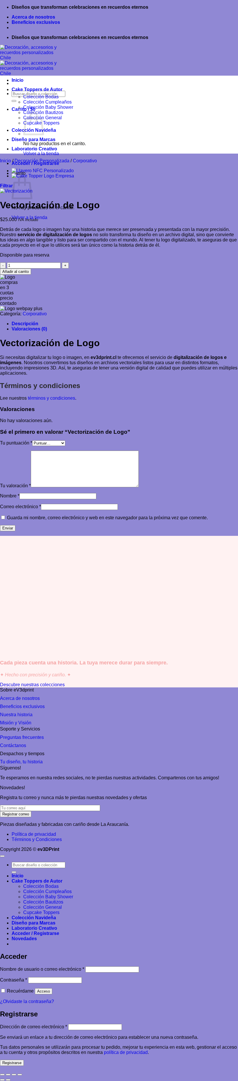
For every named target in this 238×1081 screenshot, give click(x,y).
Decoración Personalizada (42, 160)
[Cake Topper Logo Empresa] (43, 175)
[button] (6, 185)
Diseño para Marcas (33, 139)
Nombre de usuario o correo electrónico (42, 969)
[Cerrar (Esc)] (19, 1074)
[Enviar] (14, 101)
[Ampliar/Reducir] (2, 1074)
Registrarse (11, 1063)
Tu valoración (15, 485)
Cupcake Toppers (41, 912)
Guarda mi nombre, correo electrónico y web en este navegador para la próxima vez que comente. (107, 517)
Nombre (9, 495)
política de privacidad (126, 1052)
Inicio (18, 80)
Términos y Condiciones (37, 839)
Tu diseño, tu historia (21, 761)
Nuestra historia (16, 714)
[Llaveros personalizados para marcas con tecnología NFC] (43, 170)
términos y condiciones (51, 398)
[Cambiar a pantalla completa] (8, 1074)
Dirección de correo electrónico (33, 1026)
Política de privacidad (34, 834)
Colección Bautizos (43, 901)
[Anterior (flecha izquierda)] (2, 1080)
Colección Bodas (41, 96)
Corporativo (85, 160)
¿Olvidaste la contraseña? (27, 1001)
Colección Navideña (34, 917)
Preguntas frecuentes (22, 737)
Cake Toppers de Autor (37, 89)
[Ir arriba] (2, 856)
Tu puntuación (16, 442)
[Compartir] (14, 1074)
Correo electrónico (20, 506)
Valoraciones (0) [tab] (29, 328)
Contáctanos (13, 745)
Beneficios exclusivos (36, 22)
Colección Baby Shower (48, 107)
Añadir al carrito (15, 271)
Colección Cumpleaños (47, 101)
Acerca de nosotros (33, 17)
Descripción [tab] (25, 323)
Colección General (42, 907)
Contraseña (13, 979)
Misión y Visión (15, 722)
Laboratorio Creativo (34, 148)
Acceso (43, 991)
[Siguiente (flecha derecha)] (8, 1080)
